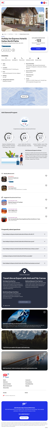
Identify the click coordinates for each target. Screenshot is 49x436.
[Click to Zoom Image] (22, 19)
